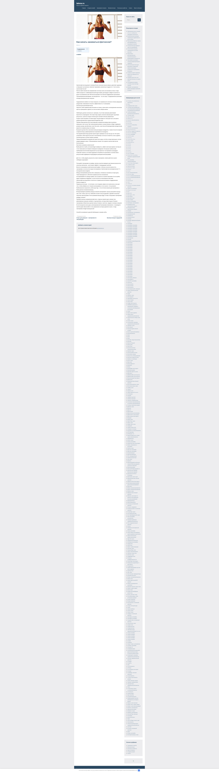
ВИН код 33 (130, 373)
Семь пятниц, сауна (132, 623)
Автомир (129, 218)
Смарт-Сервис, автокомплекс (134, 643)
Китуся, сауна (130, 440)
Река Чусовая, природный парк (134, 573)
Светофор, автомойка (132, 616)
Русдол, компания (131, 599)
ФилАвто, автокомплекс (133, 707)
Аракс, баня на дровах (132, 312)
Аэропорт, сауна (131, 325)
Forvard (129, 150)
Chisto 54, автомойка (132, 132)
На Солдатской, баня (132, 513)
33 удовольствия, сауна (132, 105)
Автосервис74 (131, 279)
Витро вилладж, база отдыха (133, 378)
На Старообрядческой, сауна (134, 515)
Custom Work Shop (131, 139)
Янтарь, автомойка (132, 733)
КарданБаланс (131, 438)
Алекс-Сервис (131, 300)
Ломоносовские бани (132, 457)
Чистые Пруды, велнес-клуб (133, 720)
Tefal (129, 182)
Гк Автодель (130, 393)
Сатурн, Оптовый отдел (132, 605)
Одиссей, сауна (131, 538)
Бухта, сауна (130, 360)
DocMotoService (131, 142)
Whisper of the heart (132, 190)
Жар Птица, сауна (131, 421)
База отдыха (130, 327)
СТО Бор (129, 667)
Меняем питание (111, 8)
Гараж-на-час (130, 390)
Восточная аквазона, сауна (133, 384)
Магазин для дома (131, 467)
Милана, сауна (131, 491)
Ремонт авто (130, 578)
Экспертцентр (130, 722)
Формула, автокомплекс (133, 712)
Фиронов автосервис (132, 709)
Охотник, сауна (131, 548)
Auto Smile (130, 123)
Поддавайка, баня (131, 556)
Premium (129, 169)
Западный (130, 425)
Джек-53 (129, 409)
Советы (130, 8)
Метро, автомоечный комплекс (134, 487)
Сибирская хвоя (131, 626)
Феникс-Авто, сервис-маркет (134, 704)
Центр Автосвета (131, 717)
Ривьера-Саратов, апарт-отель (134, 586)
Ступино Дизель (131, 675)
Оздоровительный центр (133, 540)
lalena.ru (80, 3)
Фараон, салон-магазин (132, 702)
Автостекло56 (130, 284)
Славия (129, 640)
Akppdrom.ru (130, 118)
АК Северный (130, 296)
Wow (128, 191)
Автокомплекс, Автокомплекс (134, 212)
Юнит (129, 731)
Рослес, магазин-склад (132, 594)
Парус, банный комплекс (133, 551)
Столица (129, 671)
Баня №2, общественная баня (134, 339)
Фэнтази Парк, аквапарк (133, 714)
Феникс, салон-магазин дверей (134, 706)
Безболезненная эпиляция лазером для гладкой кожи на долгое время (134, 38)
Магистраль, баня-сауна (133, 476)
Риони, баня (130, 589)
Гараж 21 (129, 389)
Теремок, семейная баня (133, 682)
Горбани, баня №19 (131, 398)
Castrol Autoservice (132, 129)
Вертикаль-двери (131, 370)
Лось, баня (130, 459)
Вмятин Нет (130, 379)
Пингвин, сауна (131, 554)
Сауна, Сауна (130, 610)
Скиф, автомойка (131, 632)
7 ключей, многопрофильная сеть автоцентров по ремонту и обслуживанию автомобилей (134, 109)
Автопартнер (130, 237)
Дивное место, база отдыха (133, 414)
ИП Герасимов (131, 432)
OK (138, 770)
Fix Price (129, 143)
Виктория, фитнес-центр (133, 371)
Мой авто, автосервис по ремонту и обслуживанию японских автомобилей (133, 497)
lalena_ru (78, 45)
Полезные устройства (122, 8)
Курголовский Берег (132, 454)
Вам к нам (130, 362)
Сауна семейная (131, 608)
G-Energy (129, 151)
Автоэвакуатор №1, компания (134, 288)
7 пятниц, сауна (131, 115)
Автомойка (130, 223)
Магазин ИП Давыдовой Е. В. (134, 468)
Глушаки (129, 395)
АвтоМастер (130, 215)
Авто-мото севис (131, 198)
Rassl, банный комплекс (132, 172)
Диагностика (130, 411)
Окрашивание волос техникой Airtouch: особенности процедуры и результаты (134, 33)
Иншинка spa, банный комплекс (134, 430)
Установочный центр (132, 696)
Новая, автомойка (131, 530)
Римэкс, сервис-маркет (132, 588)
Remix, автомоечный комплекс (134, 175)
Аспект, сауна (130, 320)
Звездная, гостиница (132, 429)
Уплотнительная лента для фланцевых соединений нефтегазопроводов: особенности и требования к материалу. (133, 68)
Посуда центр (130, 565)
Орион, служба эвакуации (133, 546)
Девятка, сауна (131, 406)
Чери (129, 718)
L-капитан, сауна (131, 164)
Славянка (130, 642)
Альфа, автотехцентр (132, 303)
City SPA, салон (131, 135)
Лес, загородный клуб (132, 456)
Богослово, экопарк (132, 354)
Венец (129, 366)
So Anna (129, 178)
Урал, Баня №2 (131, 694)
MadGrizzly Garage (131, 166)
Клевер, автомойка (132, 441)
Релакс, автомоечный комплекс (134, 577)
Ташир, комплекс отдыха (133, 680)
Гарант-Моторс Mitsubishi (133, 392)
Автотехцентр (130, 287)
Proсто (129, 171)
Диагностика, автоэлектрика (133, 413)
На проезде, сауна (131, 511)
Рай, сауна (130, 572)
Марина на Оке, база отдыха (133, 481)
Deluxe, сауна (130, 140)
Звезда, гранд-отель (132, 427)
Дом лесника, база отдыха (133, 416)
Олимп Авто (130, 543)
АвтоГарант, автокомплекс (133, 202)
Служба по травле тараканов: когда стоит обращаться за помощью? (134, 74)
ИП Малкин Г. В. (131, 433)
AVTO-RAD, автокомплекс (133, 128)
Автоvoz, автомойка (132, 201)
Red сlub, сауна (131, 174)
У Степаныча (130, 691)
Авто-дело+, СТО (131, 194)
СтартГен (130, 663)
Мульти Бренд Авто (132, 502)
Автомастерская (131, 217)
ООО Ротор (130, 545)
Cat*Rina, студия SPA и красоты (134, 131)
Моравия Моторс (131, 500)
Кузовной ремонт (131, 452)
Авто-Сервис (130, 199)
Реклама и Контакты (132, 575)
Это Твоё (129, 726)
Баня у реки (130, 344)
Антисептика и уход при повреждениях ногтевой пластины (133, 50)
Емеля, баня (130, 419)
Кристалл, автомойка (132, 449)
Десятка (129, 408)
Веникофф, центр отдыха (133, 368)
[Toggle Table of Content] (86, 49)
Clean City (130, 137)
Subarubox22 (130, 180)
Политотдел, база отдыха (133, 561)
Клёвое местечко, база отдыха (134, 443)
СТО (128, 664)
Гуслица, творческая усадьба (134, 405)
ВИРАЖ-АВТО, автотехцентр (134, 374)
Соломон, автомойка (132, 645)
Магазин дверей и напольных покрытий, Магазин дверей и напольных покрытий (134, 464)
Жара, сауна (130, 422)
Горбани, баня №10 (132, 397)
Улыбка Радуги (131, 693)
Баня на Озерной (131, 343)
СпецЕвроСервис (131, 648)
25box (129, 104)
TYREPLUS (130, 183)
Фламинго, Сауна (131, 710)
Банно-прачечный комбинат (133, 331)
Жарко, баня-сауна (132, 424)
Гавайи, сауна (130, 387)
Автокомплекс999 (131, 214)
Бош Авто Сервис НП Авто (133, 357)
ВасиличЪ (130, 365)
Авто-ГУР (130, 193)
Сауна (129, 607)
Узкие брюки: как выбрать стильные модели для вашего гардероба (134, 61)
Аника (129, 311)
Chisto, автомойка (131, 134)
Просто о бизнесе (138, 8)
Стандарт (130, 661)
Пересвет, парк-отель (132, 553)
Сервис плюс (130, 624)
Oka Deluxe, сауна (131, 167)
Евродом (129, 417)
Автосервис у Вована (132, 277)
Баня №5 (129, 341)
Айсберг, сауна (131, 295)
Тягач (129, 686)
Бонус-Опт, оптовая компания (134, 355)
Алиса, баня (130, 301)
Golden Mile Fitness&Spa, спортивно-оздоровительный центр (134, 157)
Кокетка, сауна (131, 448)
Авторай (129, 239)
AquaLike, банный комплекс (133, 120)
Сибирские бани (131, 628)
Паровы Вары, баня (132, 550)
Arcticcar (129, 121)
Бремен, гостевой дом (132, 358)
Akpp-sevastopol (131, 116)
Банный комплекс (131, 333)
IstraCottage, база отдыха (133, 163)
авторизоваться (100, 228)
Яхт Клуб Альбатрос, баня (133, 734)
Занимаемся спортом (101, 8)
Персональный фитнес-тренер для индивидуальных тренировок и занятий (134, 42)
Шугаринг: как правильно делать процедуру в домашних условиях (134, 89)
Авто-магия (130, 196)
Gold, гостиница (131, 153)
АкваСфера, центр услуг (133, 298)
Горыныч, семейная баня (133, 400)
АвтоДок (129, 210)
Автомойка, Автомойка (132, 225)
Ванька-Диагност (131, 363)
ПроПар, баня (130, 570)
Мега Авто (130, 486)
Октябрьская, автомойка (133, 542)
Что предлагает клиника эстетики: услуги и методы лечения (133, 84)
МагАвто (129, 460)
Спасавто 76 (130, 647)
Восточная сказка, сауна (133, 386)
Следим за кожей (91, 8)
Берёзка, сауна (131, 350)
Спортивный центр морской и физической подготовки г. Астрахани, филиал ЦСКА (134, 652)
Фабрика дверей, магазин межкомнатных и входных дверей (133, 700)
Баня (129, 335)
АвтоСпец (130, 282)
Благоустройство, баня (132, 352)
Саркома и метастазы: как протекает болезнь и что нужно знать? (134, 79)
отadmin (80, 50)
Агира (129, 293)
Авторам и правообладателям (134, 241)
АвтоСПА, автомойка (132, 280)
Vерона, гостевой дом (132, 188)
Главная (84, 8)
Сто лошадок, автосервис (133, 669)
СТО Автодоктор (131, 666)
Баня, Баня (130, 346)
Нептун (129, 526)
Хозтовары (130, 715)
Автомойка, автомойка (132, 233)
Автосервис (130, 242)
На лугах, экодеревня (132, 507)
